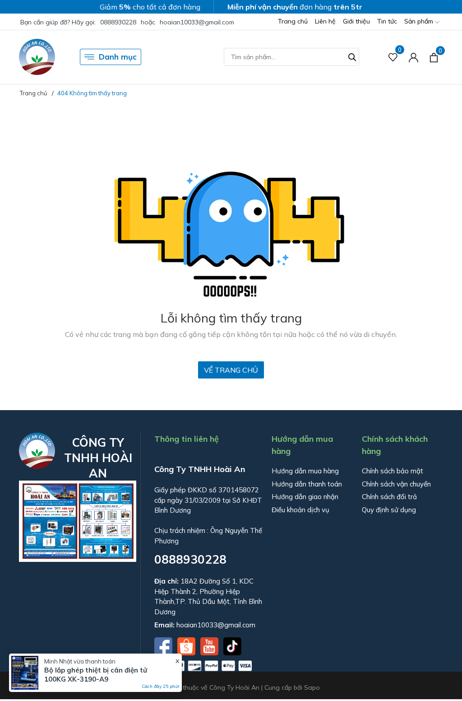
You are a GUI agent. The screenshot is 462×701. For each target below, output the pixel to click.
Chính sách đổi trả (389, 496)
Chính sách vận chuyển (396, 484)
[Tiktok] (232, 645)
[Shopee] (187, 645)
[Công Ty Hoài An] (37, 57)
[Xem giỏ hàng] (434, 56)
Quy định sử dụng (389, 509)
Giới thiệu (356, 21)
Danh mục (118, 56)
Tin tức (387, 21)
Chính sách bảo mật (392, 471)
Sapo (312, 687)
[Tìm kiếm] (352, 56)
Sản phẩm (419, 21)
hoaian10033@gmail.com (197, 22)
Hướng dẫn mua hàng (305, 471)
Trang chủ (293, 21)
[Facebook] (164, 645)
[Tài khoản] (413, 57)
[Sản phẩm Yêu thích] (393, 57)
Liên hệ (325, 21)
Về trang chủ (231, 369)
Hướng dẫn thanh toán (307, 484)
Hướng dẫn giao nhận (305, 496)
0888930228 (118, 22)
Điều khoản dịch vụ (300, 509)
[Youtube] (210, 645)
